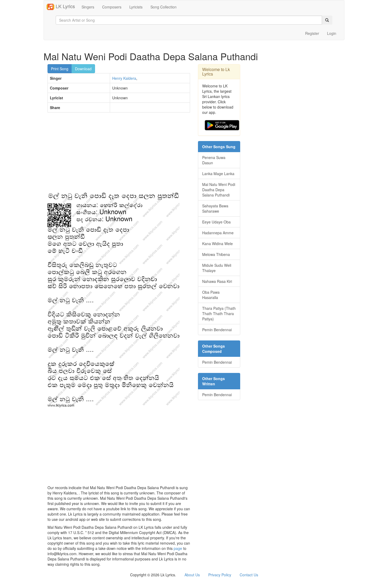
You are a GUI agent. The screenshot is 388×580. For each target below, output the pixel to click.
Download (83, 68)
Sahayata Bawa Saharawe (215, 208)
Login (331, 33)
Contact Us (249, 574)
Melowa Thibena (216, 254)
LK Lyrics (64, 6)
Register (312, 33)
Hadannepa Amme (218, 232)
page (178, 548)
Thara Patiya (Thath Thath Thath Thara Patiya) (219, 313)
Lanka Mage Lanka (218, 173)
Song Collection (163, 7)
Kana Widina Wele (217, 243)
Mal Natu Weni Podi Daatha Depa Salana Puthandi (218, 190)
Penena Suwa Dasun (213, 160)
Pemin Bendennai (217, 329)
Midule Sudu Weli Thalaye (216, 268)
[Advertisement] (119, 155)
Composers (111, 7)
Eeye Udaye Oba (216, 221)
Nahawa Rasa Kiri (217, 281)
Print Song (59, 68)
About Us (192, 574)
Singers (88, 7)
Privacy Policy (219, 574)
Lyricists (136, 7)
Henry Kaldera (124, 78)
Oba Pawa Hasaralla (211, 294)
